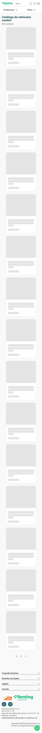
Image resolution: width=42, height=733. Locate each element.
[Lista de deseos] (35, 3)
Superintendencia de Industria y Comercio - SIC (19, 718)
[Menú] (38, 3)
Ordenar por (8, 10)
